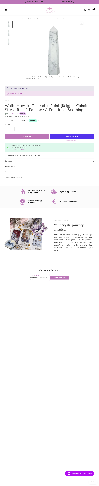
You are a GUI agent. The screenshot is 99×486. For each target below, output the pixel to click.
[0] (92, 10)
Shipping (14, 116)
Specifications (10, 166)
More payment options (72, 140)
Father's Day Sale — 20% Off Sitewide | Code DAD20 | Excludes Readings (49, 2)
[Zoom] (81, 23)
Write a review (59, 277)
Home (6, 18)
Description (9, 161)
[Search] (85, 10)
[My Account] (89, 10)
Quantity (7, 125)
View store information (18, 149)
